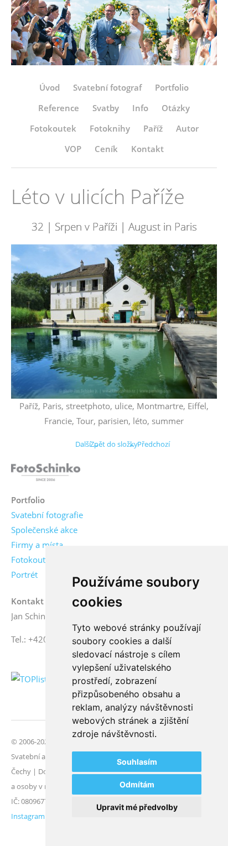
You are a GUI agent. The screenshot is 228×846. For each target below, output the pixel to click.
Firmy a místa (37, 544)
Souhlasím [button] (137, 761)
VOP (73, 148)
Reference (58, 107)
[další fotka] (198, 321)
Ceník (106, 148)
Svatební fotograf (107, 87)
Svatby (105, 107)
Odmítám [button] (137, 784)
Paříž (153, 128)
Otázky (176, 107)
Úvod (49, 87)
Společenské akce (44, 529)
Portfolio (172, 87)
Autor (187, 128)
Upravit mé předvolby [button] (137, 807)
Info (140, 107)
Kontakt (147, 148)
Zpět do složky (114, 444)
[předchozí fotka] (29, 321)
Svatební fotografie (47, 514)
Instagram (28, 816)
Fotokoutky (32, 559)
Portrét (24, 574)
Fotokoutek (53, 128)
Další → (87, 444)
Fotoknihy (110, 128)
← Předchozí (149, 444)
